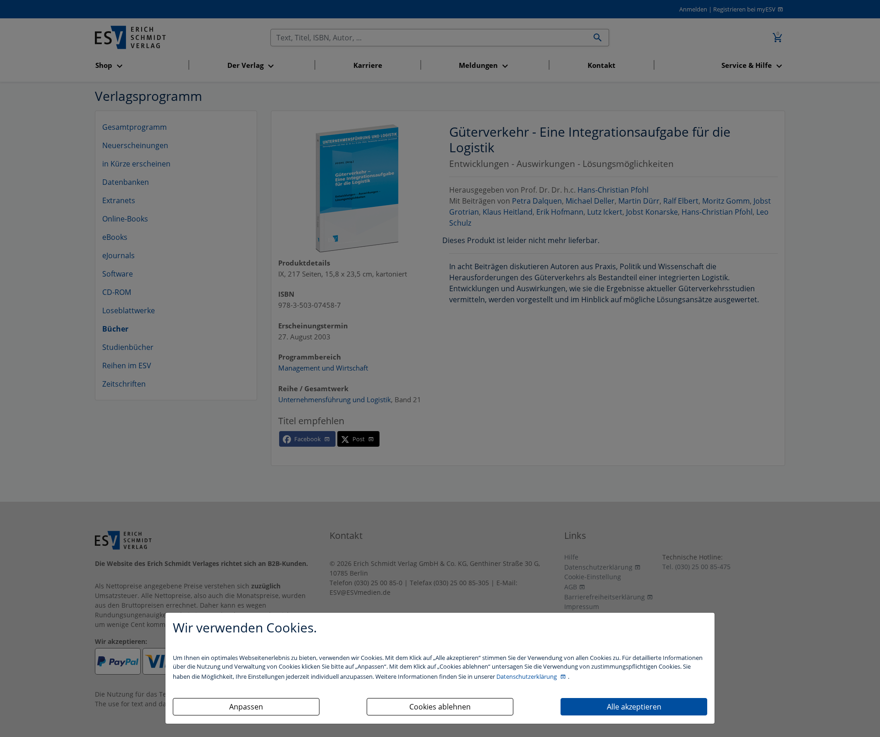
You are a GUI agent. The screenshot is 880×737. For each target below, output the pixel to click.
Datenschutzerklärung (527, 676)
